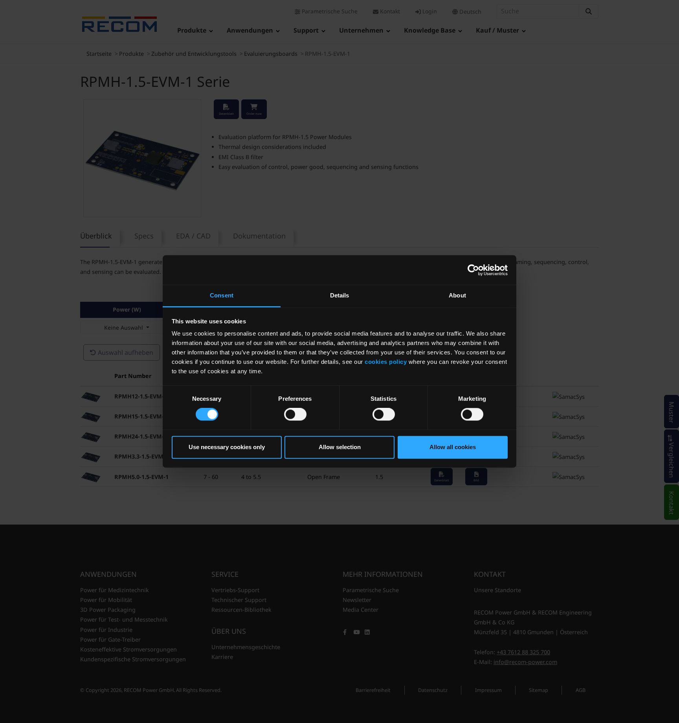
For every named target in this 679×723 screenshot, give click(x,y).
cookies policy (386, 361)
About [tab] (457, 295)
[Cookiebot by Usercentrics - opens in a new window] (473, 270)
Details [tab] (339, 295)
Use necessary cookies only (227, 447)
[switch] (295, 414)
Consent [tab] (221, 295)
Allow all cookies (452, 447)
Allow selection (340, 447)
